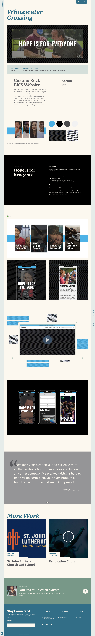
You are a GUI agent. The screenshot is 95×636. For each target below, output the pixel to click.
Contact (80, 1)
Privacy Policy (21, 634)
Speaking (65, 611)
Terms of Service (26, 634)
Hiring (81, 611)
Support (48, 611)
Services (2, 620)
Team (2, 628)
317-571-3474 (78, 617)
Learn (2, 604)
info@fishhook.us (63, 617)
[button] (46, 502)
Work (2, 611)
